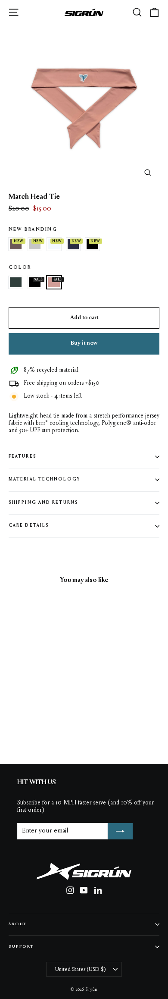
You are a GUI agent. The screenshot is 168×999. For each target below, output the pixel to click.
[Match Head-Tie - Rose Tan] (80, 726)
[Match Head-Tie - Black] (70, 726)
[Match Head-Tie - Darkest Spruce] (61, 726)
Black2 (92, 244)
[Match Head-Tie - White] (32, 726)
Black (35, 282)
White (54, 244)
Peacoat (73, 244)
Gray (35, 244)
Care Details (29, 525)
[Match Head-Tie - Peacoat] (42, 726)
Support (21, 947)
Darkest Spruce (16, 282)
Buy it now (84, 343)
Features (23, 456)
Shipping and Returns (43, 502)
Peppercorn (16, 244)
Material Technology (44, 479)
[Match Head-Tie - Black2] (51, 726)
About (17, 924)
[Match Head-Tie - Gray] (23, 726)
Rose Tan (54, 282)
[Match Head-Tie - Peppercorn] (13, 726)
